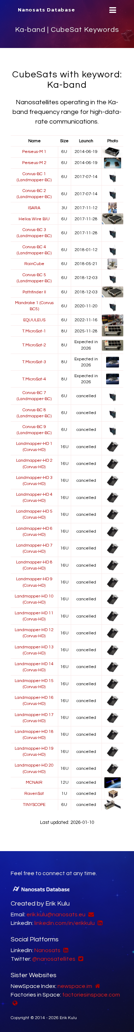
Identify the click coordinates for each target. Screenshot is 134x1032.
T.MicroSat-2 (34, 345)
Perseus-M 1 (34, 151)
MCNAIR (34, 782)
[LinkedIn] (99, 923)
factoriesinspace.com (91, 995)
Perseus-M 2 (34, 162)
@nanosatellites (53, 959)
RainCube (34, 263)
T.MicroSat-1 (34, 331)
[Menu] (112, 10)
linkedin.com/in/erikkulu (64, 923)
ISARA (34, 208)
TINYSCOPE (34, 804)
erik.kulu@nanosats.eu (55, 914)
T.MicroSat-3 (34, 362)
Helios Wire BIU (34, 219)
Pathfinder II (34, 292)
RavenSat (34, 793)
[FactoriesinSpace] (14, 1003)
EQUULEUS (34, 320)
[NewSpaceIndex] (96, 986)
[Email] (90, 914)
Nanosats (47, 950)
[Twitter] (79, 959)
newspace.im (75, 986)
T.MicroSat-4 (34, 379)
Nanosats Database (46, 10)
